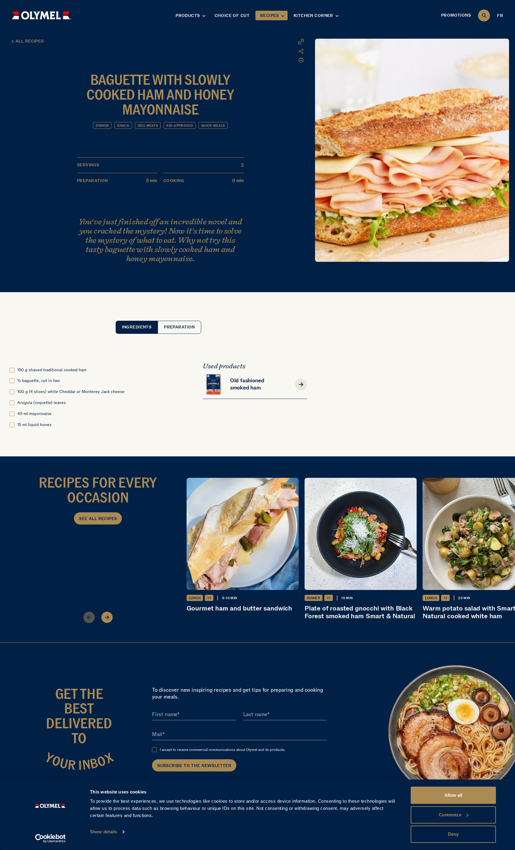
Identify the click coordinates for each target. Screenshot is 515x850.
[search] (484, 15)
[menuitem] (268, 51)
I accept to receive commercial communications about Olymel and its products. (222, 750)
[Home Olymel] (42, 15)
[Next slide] (107, 617)
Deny (453, 834)
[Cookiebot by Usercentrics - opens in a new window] (50, 838)
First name (164, 714)
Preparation (179, 327)
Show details (103, 831)
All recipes (29, 41)
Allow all (453, 795)
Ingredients (137, 327)
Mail (157, 734)
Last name (255, 714)
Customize (450, 814)
